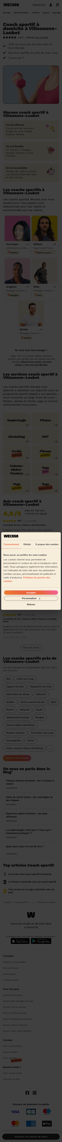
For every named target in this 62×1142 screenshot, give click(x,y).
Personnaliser (29, 598)
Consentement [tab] (11, 544)
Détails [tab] (27, 544)
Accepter (31, 592)
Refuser (31, 604)
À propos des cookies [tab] (47, 544)
